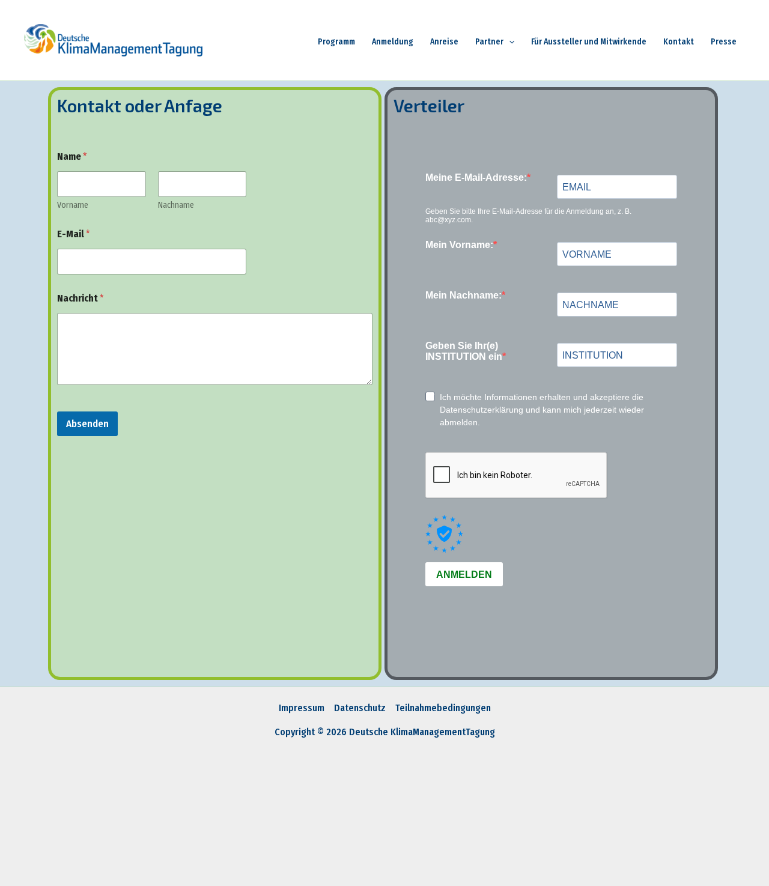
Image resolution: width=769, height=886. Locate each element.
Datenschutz (360, 708)
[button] (508, 42)
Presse (724, 42)
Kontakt (678, 42)
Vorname (72, 205)
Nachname (176, 205)
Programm (336, 42)
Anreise (444, 42)
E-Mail (73, 234)
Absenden (87, 423)
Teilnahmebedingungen (443, 708)
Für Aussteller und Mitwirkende (588, 42)
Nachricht (80, 298)
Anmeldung (392, 42)
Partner (489, 42)
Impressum (301, 708)
